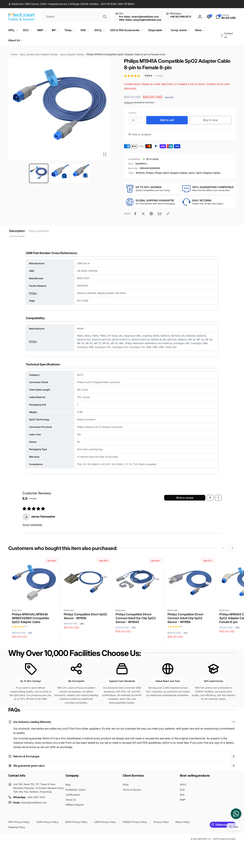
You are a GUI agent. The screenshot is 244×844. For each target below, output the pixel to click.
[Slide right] (232, 548)
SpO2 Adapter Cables (208, 172)
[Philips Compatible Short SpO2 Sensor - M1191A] (86, 599)
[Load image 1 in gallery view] (38, 173)
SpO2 (192, 172)
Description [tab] (17, 231)
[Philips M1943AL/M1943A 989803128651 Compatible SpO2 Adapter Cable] (34, 599)
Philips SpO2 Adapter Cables (171, 172)
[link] (72, 4)
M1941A (140, 172)
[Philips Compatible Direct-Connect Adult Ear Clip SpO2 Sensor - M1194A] (138, 599)
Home (14, 54)
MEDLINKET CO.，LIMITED (208, 839)
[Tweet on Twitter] (143, 213)
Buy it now (210, 120)
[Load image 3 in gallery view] (80, 173)
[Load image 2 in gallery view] (59, 173)
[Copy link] (168, 213)
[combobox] (76, 16)
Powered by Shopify (228, 839)
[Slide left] (223, 548)
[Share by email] (160, 214)
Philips (150, 172)
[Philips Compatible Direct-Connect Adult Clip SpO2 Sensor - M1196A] (190, 599)
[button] (226, 16)
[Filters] (210, 498)
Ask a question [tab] (39, 231)
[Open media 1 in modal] (59, 109)
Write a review (185, 497)
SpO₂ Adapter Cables (72, 54)
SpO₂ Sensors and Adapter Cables (38, 54)
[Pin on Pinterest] (151, 213)
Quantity (132, 113)
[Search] (104, 16)
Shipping (128, 102)
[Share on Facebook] (135, 213)
